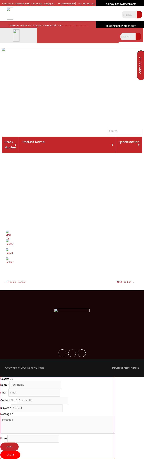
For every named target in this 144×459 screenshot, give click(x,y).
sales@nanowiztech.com (120, 4)
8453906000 (68, 25)
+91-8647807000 (86, 3)
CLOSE (10, 454)
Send (9, 446)
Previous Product (14, 281)
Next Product (125, 281)
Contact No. (8, 400)
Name (4, 384)
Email (4, 392)
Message (6, 414)
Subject (5, 408)
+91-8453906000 (66, 3)
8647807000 (82, 25)
